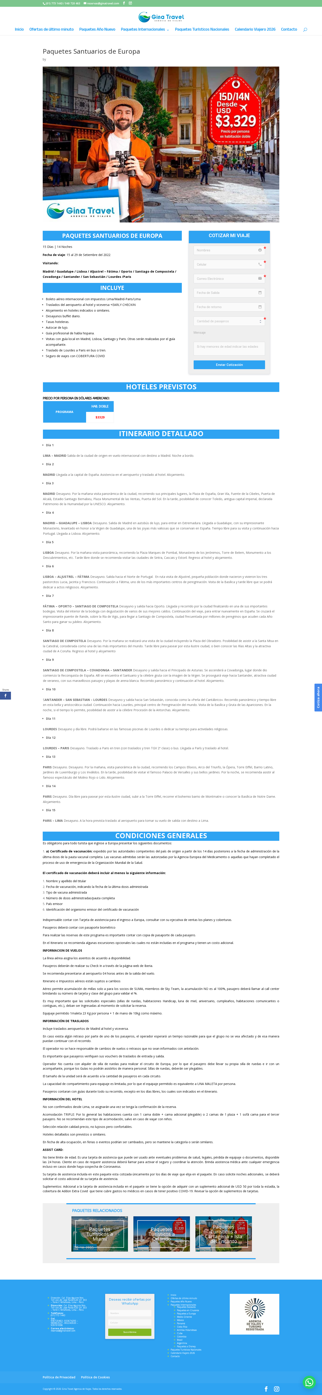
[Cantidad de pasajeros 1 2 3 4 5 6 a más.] (229, 321)
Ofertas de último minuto (51, 30)
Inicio (19, 30)
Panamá (181, 1323)
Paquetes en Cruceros (188, 1310)
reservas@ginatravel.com (63, 1330)
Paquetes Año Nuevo (97, 30)
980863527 (57, 1322)
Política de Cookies (95, 1377)
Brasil (179, 1339)
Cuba (179, 1333)
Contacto (289, 30)
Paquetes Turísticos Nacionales (202, 30)
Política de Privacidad (59, 1377)
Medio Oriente (184, 1316)
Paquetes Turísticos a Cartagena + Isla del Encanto (223, 1233)
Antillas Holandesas (187, 1330)
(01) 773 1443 (54, 3)
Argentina (182, 1343)
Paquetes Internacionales (143, 30)
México (180, 1320)
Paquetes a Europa (186, 1313)
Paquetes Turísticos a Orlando (161, 1234)
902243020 (70, 1322)
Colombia (181, 1336)
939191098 (57, 1325)
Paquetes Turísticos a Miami (99, 1234)
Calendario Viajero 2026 (255, 30)
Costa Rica (182, 1326)
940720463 (57, 1320)
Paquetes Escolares (186, 1307)
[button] (309, 1382)
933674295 (70, 1320)
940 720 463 (72, 3)
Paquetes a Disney (186, 1346)
